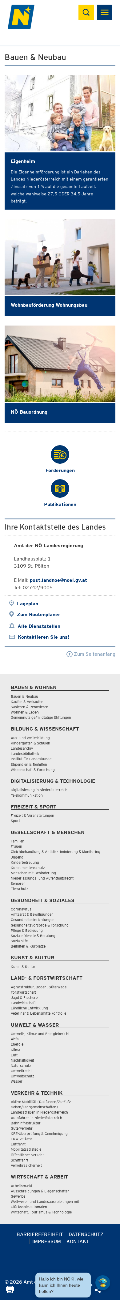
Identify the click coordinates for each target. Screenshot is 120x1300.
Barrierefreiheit (40, 1234)
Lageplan (27, 604)
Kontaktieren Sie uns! (43, 637)
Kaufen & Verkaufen (27, 701)
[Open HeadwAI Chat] (102, 1282)
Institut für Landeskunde (31, 759)
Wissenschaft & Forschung (33, 769)
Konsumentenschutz (28, 867)
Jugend (17, 857)
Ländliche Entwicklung (29, 1008)
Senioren (18, 883)
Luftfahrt (18, 1144)
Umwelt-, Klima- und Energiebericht (40, 1033)
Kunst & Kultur (23, 966)
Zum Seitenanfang (94, 654)
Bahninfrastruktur (26, 1123)
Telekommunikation (27, 795)
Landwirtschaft (23, 1002)
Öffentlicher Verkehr (27, 1155)
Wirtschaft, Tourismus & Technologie (41, 1212)
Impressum (46, 1241)
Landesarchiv (22, 748)
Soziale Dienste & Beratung (33, 935)
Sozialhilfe (19, 941)
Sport (15, 820)
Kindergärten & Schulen (30, 743)
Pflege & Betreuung (27, 930)
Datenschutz (86, 1234)
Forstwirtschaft (23, 992)
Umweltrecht (21, 1070)
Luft (14, 1055)
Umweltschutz (22, 1076)
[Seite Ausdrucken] (10, 1291)
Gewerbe (18, 1196)
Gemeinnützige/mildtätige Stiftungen (41, 717)
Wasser (16, 1081)
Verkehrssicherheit (26, 1165)
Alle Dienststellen (39, 626)
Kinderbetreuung (25, 862)
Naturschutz (21, 1065)
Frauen (16, 846)
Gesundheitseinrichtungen (32, 919)
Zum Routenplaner (38, 614)
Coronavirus (21, 909)
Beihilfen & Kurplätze (28, 946)
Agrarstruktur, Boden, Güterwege (38, 987)
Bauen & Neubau (24, 696)
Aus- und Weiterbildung (30, 737)
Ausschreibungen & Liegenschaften (40, 1191)
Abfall (15, 1039)
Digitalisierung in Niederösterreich (39, 789)
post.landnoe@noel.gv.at (58, 580)
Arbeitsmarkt (21, 1185)
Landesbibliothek (25, 753)
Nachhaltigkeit (22, 1060)
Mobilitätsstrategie (26, 1149)
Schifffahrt (19, 1160)
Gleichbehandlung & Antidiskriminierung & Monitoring (55, 851)
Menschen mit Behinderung (33, 873)
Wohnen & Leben (25, 712)
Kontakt (77, 1241)
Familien (17, 841)
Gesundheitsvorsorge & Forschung (40, 925)
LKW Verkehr (21, 1138)
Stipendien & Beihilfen (29, 764)
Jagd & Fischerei (24, 997)
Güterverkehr (22, 1128)
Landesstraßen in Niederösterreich (39, 1112)
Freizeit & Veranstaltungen (32, 815)
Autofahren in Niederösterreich (36, 1117)
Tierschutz (19, 888)
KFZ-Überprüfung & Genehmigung (39, 1133)
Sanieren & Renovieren (29, 707)
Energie (17, 1044)
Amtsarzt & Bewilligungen (32, 914)
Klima (15, 1049)
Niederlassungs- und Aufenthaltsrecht (42, 878)
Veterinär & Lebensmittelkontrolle (38, 1013)
